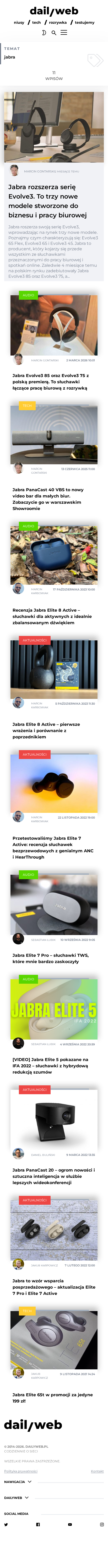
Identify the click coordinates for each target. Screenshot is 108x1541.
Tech (27, 406)
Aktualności (35, 640)
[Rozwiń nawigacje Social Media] (33, 1513)
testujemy (84, 22)
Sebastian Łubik (43, 940)
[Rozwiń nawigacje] (30, 1481)
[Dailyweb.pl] (54, 12)
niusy (19, 22)
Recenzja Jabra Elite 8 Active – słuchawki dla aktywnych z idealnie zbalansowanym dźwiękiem (52, 616)
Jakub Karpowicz (44, 1265)
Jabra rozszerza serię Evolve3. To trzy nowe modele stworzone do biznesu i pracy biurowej (47, 201)
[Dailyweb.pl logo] (54, 1426)
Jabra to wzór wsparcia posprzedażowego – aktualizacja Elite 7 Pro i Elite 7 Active (54, 1287)
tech (36, 22)
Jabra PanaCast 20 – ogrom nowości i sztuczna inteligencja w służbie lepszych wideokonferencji (54, 1176)
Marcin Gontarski (39, 171)
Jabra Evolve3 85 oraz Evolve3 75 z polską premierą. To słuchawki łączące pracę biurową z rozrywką (51, 382)
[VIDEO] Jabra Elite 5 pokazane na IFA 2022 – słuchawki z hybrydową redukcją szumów (50, 1066)
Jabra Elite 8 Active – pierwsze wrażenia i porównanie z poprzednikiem (46, 730)
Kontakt (97, 1471)
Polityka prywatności (20, 1471)
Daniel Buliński (43, 1154)
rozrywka (58, 22)
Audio (28, 295)
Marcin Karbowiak (39, 591)
